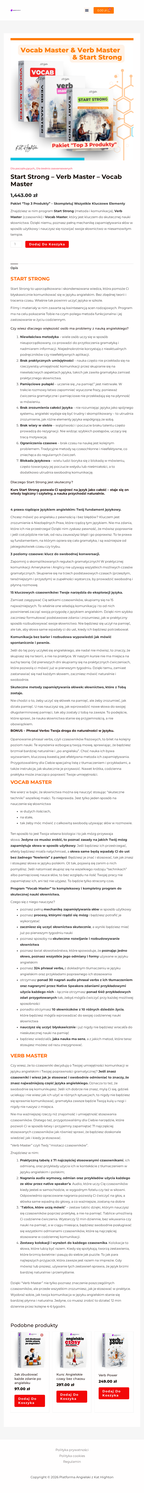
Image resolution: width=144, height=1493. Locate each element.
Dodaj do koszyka (47, 244)
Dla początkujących (22, 168)
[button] (87, 10)
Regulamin (72, 1461)
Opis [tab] (14, 268)
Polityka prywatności (72, 1450)
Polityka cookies (72, 1456)
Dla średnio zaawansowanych (54, 168)
